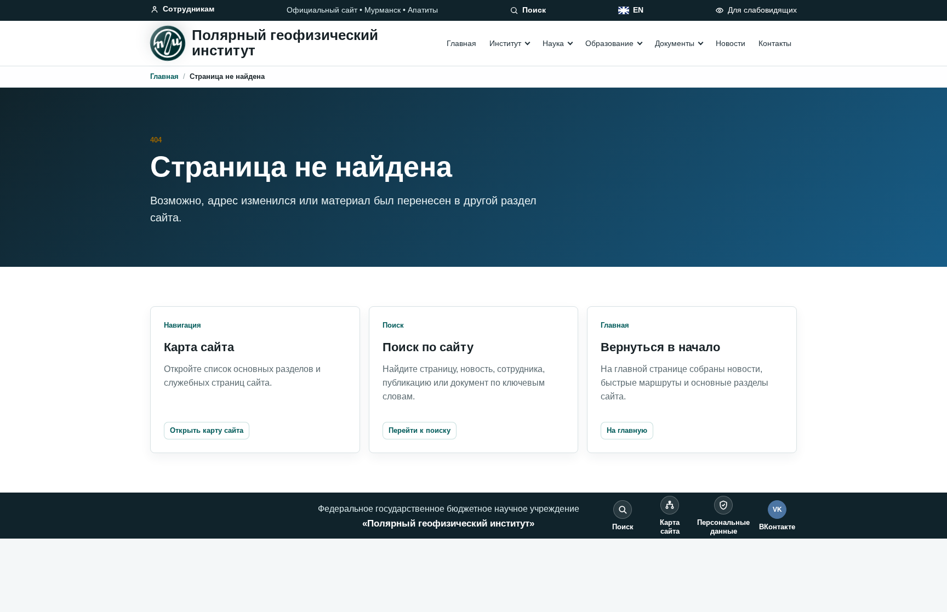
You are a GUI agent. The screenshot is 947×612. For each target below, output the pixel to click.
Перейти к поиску (419, 430)
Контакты (774, 43)
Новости (730, 43)
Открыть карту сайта (206, 430)
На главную (627, 430)
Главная (461, 43)
